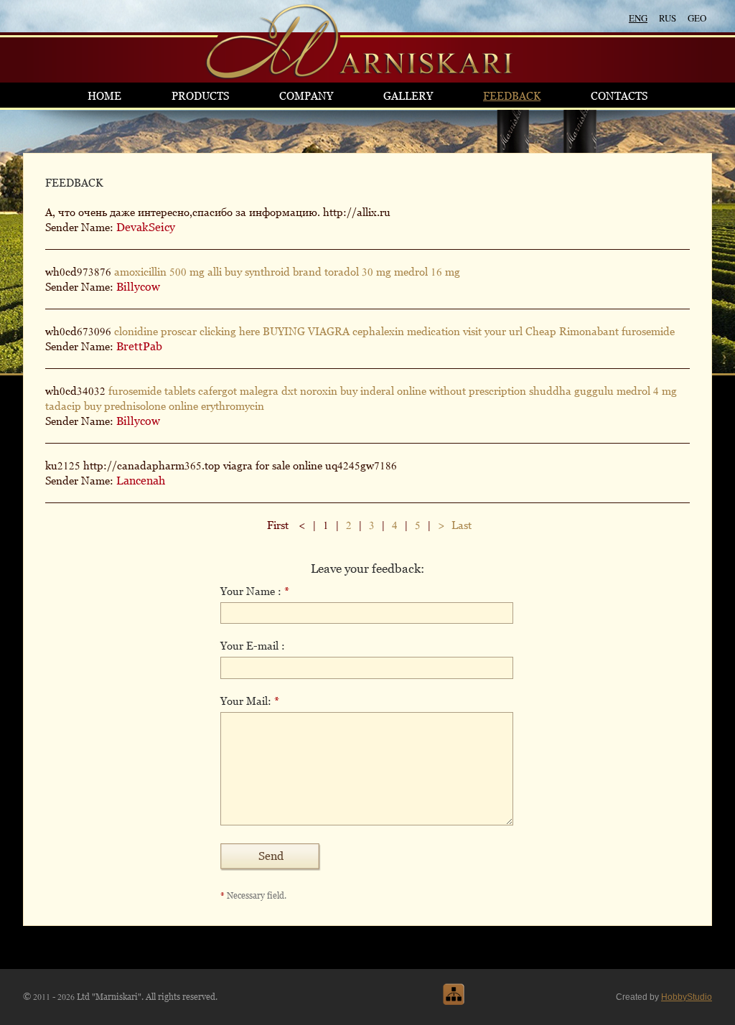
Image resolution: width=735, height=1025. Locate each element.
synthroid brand (283, 272)
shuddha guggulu (571, 391)
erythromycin (232, 406)
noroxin (318, 391)
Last (461, 525)
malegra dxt (268, 391)
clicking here (230, 331)
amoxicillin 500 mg (159, 272)
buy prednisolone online (141, 406)
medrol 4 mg (647, 391)
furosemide (648, 331)
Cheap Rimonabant (572, 331)
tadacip (63, 406)
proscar (179, 331)
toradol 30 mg (357, 272)
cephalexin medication (406, 331)
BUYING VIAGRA (306, 331)
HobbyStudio (686, 997)
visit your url (493, 331)
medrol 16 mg (427, 272)
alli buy (224, 272)
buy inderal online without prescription (433, 391)
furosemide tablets (151, 391)
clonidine (136, 331)
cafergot (217, 391)
